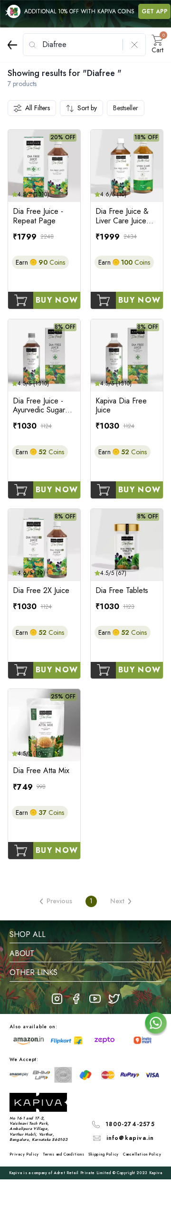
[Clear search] (134, 44)
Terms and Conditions (64, 1154)
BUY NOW (57, 300)
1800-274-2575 (130, 1124)
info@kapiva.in (130, 1138)
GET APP (155, 11)
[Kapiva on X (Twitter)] (114, 998)
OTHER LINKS (33, 972)
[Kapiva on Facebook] (76, 998)
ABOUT (22, 953)
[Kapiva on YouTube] (95, 998)
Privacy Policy (24, 1154)
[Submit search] (32, 44)
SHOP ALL (28, 934)
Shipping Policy (103, 1154)
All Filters (37, 108)
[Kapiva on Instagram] (57, 998)
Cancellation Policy (142, 1154)
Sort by (87, 108)
